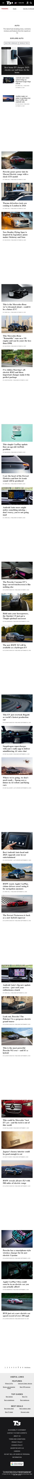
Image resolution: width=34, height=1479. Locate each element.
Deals (14, 8)
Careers (17, 1451)
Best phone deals (9, 1408)
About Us (17, 1436)
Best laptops (9, 1396)
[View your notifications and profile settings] (12, 3)
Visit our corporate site (24, 1472)
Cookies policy (17, 1445)
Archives (27, 1367)
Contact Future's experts (17, 1433)
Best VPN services (25, 1387)
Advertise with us (17, 1448)
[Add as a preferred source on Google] (17, 1464)
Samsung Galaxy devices (25, 1383)
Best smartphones (9, 1400)
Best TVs (24, 1396)
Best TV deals (9, 1412)
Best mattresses (24, 1400)
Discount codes (25, 1412)
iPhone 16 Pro (9, 1383)
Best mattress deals (25, 1408)
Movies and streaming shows (9, 1387)
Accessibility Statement (17, 1430)
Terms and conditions (17, 1439)
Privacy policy (17, 1442)
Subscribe (21, 3)
